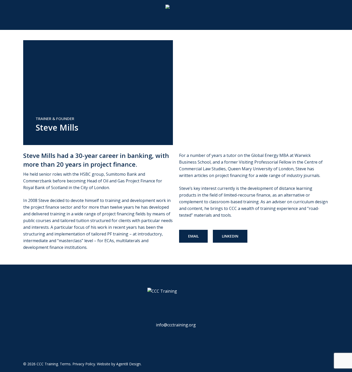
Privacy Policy (83, 363)
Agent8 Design (128, 363)
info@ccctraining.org (176, 325)
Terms (65, 363)
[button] (193, 236)
